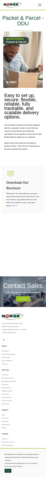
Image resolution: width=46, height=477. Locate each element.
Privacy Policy (9, 466)
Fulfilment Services (7, 391)
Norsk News (5, 421)
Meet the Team (6, 357)
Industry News (6, 424)
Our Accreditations (7, 360)
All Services (5, 375)
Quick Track (5, 418)
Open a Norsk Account (8, 442)
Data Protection (18, 466)
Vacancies (5, 364)
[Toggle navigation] (40, 5)
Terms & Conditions (31, 463)
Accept (8, 471)
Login (3, 415)
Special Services (6, 388)
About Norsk (5, 351)
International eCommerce (9, 381)
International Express (8, 378)
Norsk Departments (7, 445)
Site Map (4, 428)
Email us (15, 205)
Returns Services (7, 397)
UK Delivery (5, 384)
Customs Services (7, 400)
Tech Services (6, 394)
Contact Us (23, 299)
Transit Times (5, 404)
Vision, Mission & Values (9, 354)
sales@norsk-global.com (9, 332)
